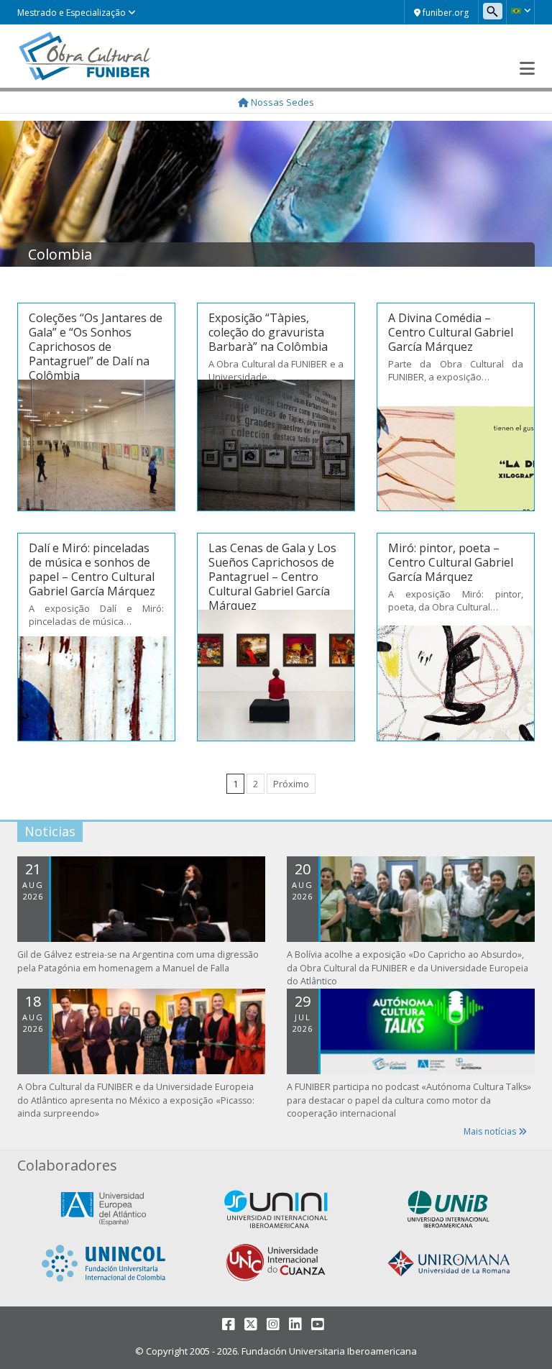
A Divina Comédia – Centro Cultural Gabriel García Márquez (450, 332)
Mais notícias (491, 1131)
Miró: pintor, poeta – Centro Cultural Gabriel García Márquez (450, 562)
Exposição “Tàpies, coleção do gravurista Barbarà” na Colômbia (268, 332)
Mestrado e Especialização (72, 12)
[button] (520, 11)
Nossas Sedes (281, 102)
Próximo (291, 783)
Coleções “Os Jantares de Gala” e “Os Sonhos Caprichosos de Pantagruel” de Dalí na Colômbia (95, 346)
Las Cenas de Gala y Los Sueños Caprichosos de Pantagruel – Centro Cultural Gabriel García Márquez (272, 576)
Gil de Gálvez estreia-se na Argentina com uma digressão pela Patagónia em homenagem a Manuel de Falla (138, 961)
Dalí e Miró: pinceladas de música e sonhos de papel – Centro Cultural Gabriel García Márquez (92, 569)
